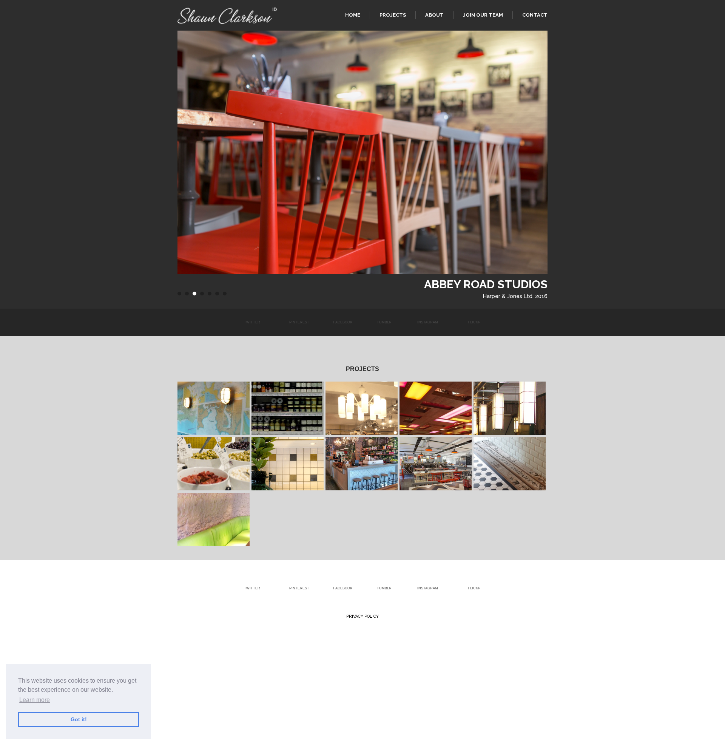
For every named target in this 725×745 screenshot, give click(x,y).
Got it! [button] (79, 719)
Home (352, 15)
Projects (392, 15)
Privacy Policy (362, 616)
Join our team (483, 15)
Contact (535, 15)
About (434, 15)
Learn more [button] (34, 700)
